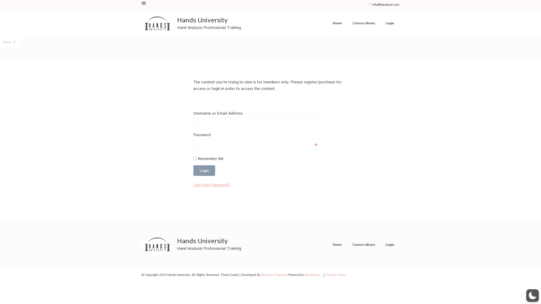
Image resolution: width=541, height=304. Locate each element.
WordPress (312, 275)
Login (390, 23)
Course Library (363, 23)
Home (337, 23)
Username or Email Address (218, 113)
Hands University (202, 20)
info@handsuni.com (386, 5)
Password (202, 135)
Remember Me (210, 158)
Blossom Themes (274, 275)
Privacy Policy (336, 275)
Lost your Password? (211, 185)
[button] (532, 295)
